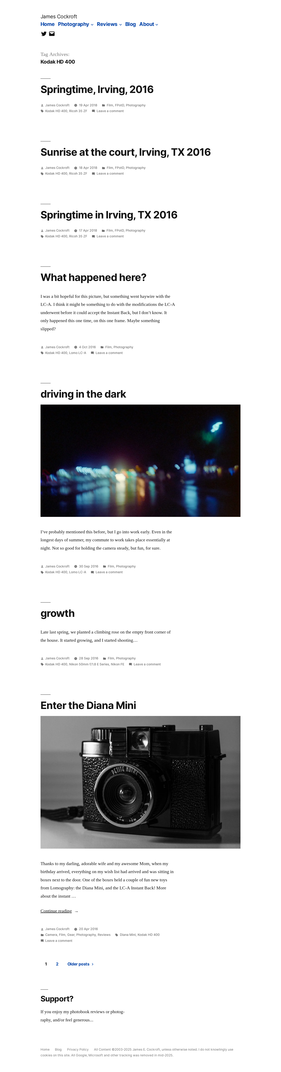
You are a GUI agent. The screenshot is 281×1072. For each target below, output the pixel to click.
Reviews (107, 24)
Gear (70, 935)
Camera (51, 935)
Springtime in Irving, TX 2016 (109, 215)
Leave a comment (110, 111)
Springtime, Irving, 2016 (97, 89)
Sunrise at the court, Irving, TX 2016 (126, 152)
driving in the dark (83, 394)
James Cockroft (59, 16)
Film (110, 105)
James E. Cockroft (146, 1049)
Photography (73, 24)
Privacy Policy (78, 1049)
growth (58, 613)
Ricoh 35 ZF (78, 111)
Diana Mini (128, 935)
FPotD (119, 105)
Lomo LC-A (77, 353)
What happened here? (93, 277)
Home (48, 24)
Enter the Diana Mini (88, 705)
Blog (130, 24)
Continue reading (60, 911)
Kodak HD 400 (56, 111)
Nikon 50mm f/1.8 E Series (89, 664)
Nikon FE (117, 664)
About (146, 24)
